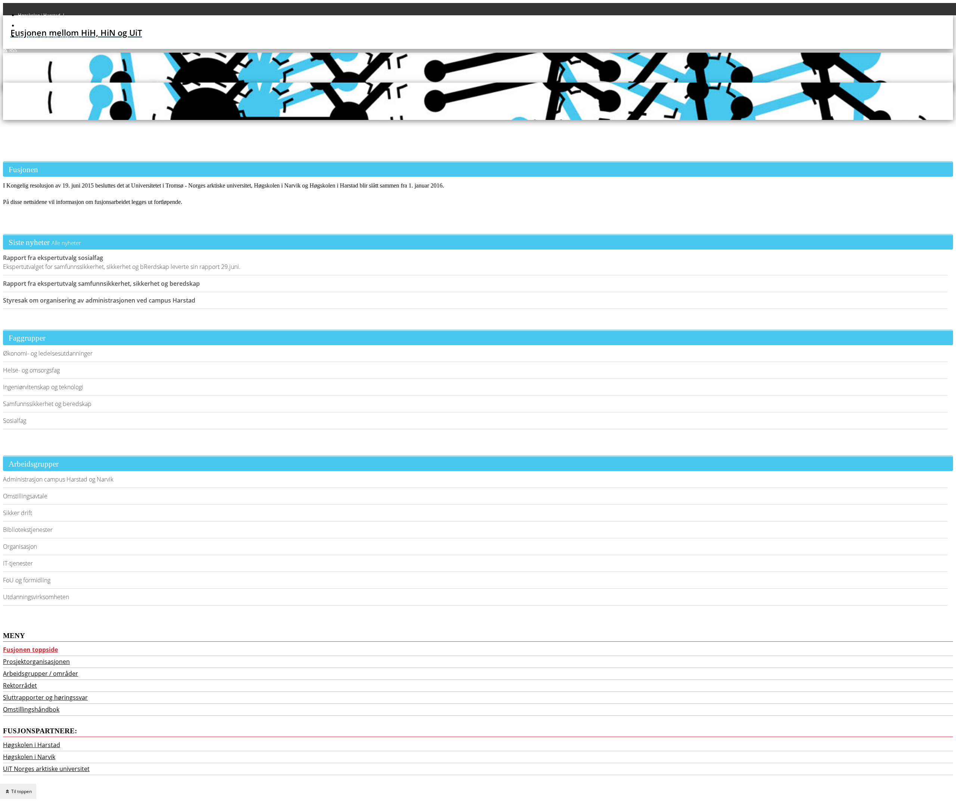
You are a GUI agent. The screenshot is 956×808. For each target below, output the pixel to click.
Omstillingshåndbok (31, 709)
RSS (12, 50)
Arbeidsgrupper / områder (40, 673)
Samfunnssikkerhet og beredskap (47, 404)
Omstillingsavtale (25, 496)
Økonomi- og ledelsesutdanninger (48, 353)
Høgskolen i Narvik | (41, 25)
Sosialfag (14, 421)
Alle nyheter (66, 243)
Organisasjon (20, 546)
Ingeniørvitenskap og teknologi (43, 387)
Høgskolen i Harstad (31, 745)
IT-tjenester (18, 563)
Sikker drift (17, 513)
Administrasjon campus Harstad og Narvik (58, 479)
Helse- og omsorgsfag (31, 370)
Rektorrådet (20, 685)
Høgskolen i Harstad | (42, 15)
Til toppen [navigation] (21, 791)
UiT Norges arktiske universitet (50, 36)
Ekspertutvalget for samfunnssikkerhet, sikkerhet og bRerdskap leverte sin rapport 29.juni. (121, 262)
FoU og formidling (26, 580)
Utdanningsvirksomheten (36, 597)
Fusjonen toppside (30, 650)
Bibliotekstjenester (28, 530)
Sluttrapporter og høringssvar (45, 697)
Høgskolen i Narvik (29, 757)
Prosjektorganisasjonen (36, 661)
